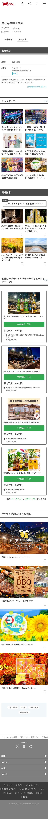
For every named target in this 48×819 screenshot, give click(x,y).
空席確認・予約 (24, 324)
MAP (14, 73)
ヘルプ (42, 789)
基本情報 (6, 51)
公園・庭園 (24, 712)
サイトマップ (8, 785)
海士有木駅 (13, 707)
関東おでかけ (24, 737)
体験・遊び (34, 707)
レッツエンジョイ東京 (9, 737)
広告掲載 (39, 793)
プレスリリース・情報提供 (24, 793)
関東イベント (35, 737)
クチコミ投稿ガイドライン (27, 789)
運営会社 (24, 797)
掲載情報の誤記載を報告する (37, 87)
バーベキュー (17, 498)
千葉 (23, 707)
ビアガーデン (30, 498)
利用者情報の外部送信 (7, 789)
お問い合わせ (7, 793)
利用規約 (19, 785)
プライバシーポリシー (33, 785)
